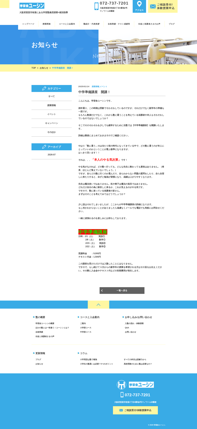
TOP (33, 68)
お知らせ (44, 68)
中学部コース (85, 332)
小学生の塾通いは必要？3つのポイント (96, 364)
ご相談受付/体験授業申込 (137, 410)
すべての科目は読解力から (135, 359)
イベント (51, 114)
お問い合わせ (130, 332)
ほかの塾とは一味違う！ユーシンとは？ (52, 328)
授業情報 (51, 105)
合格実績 (39, 332)
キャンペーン (51, 123)
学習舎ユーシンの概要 (45, 323)
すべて (51, 96)
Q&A (127, 328)
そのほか (51, 132)
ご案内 (83, 323)
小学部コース (85, 328)
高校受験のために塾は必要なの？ (138, 364)
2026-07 (52, 155)
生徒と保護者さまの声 (45, 336)
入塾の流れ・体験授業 (134, 323)
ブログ (38, 359)
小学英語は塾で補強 (88, 359)
